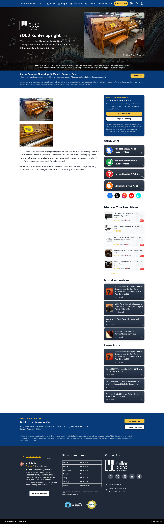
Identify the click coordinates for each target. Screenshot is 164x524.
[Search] (137, 3)
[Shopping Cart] (142, 3)
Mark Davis (31, 463)
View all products (111, 273)
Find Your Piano (124, 113)
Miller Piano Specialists (30, 3)
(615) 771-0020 (115, 484)
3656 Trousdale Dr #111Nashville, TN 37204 (119, 490)
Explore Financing (124, 119)
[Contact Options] (131, 3)
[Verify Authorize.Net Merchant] (92, 504)
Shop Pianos (137, 75)
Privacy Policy (156, 521)
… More (52, 484)
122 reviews (47, 458)
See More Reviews (39, 493)
